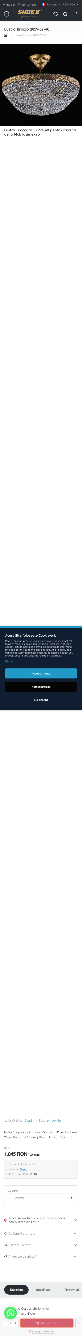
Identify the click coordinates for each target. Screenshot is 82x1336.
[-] (5, 1323)
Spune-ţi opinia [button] (50, 1120)
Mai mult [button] (66, 1137)
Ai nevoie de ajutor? (22, 1256)
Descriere (16, 1289)
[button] (47, 1323)
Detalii (9, 661)
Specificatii (43, 1289)
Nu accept (41, 699)
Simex (24, 1169)
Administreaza (41, 686)
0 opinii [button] (30, 1120)
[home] (6, 35)
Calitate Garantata (22, 1233)
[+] (16, 1323)
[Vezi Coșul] (74, 14)
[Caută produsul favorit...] (65, 14)
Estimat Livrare (19, 1245)
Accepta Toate (41, 673)
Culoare (13, 1190)
